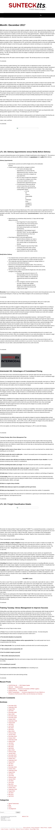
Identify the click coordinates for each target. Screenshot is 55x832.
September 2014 (12, 789)
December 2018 (12, 736)
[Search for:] (8, 812)
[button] (21, 15)
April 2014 (11, 796)
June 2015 (11, 782)
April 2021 (11, 710)
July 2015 (10, 780)
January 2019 (11, 734)
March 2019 (11, 731)
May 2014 (10, 794)
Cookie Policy (12, 829)
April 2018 (11, 748)
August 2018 (11, 741)
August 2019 (11, 722)
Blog (9, 805)
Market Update (15, 687)
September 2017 (12, 760)
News (9, 807)
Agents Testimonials (13, 803)
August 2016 (11, 772)
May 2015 (10, 784)
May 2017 (10, 765)
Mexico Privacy (44, 827)
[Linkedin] (24, 820)
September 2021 (12, 707)
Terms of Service (27, 827)
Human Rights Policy (34, 829)
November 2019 (12, 717)
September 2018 (12, 739)
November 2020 (12, 712)
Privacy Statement (35, 827)
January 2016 (11, 779)
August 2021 (11, 709)
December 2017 (12, 755)
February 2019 (12, 733)
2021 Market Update (19, 685)
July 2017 (10, 763)
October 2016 (11, 768)
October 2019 (11, 719)
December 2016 (12, 767)
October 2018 (11, 738)
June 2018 (11, 744)
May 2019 (10, 727)
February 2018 (12, 751)
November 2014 (12, 786)
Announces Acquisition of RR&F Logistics (23, 688)
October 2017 (11, 758)
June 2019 (11, 726)
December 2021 (12, 705)
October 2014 (11, 787)
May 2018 (10, 746)
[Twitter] (28, 820)
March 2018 (11, 750)
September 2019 (12, 721)
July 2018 (10, 743)
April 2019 (11, 729)
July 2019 (10, 724)
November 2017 (12, 756)
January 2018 (11, 753)
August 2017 (11, 762)
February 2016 (12, 777)
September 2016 (12, 770)
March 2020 (11, 714)
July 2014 (10, 792)
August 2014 (11, 791)
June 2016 (11, 775)
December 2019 (12, 715)
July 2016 (10, 774)
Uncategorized (12, 808)
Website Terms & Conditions (22, 829)
